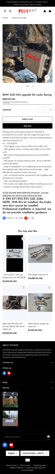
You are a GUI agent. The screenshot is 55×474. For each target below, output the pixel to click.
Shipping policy (40, 465)
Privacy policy (25, 465)
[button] (5, 11)
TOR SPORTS (30, 470)
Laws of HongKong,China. (36, 468)
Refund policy (11, 465)
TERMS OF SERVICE (16, 468)
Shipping (6, 102)
